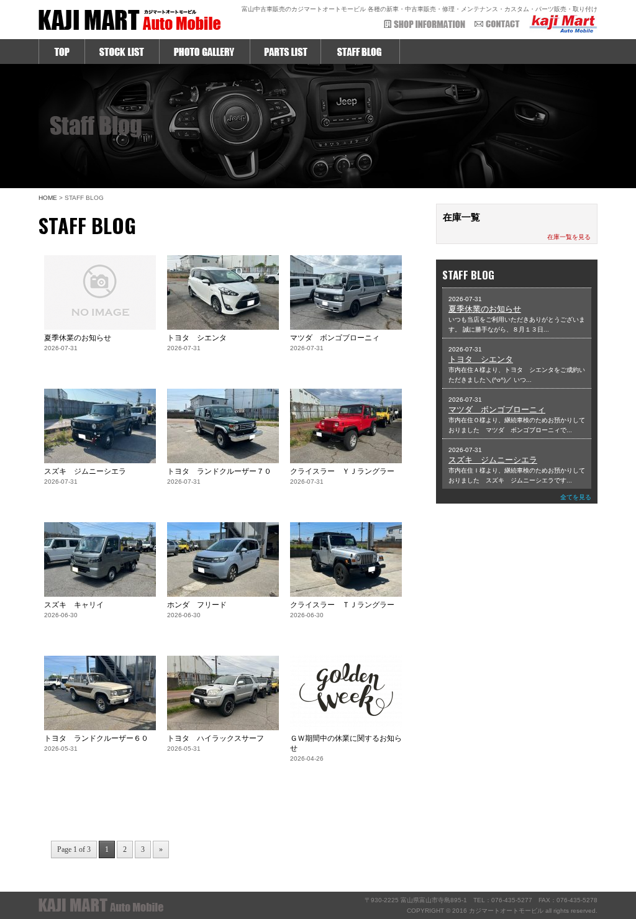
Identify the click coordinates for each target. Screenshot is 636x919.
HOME (48, 197)
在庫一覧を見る (569, 236)
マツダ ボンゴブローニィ (496, 409)
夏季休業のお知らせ (484, 309)
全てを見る (575, 497)
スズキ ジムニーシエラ (492, 459)
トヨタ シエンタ (480, 359)
